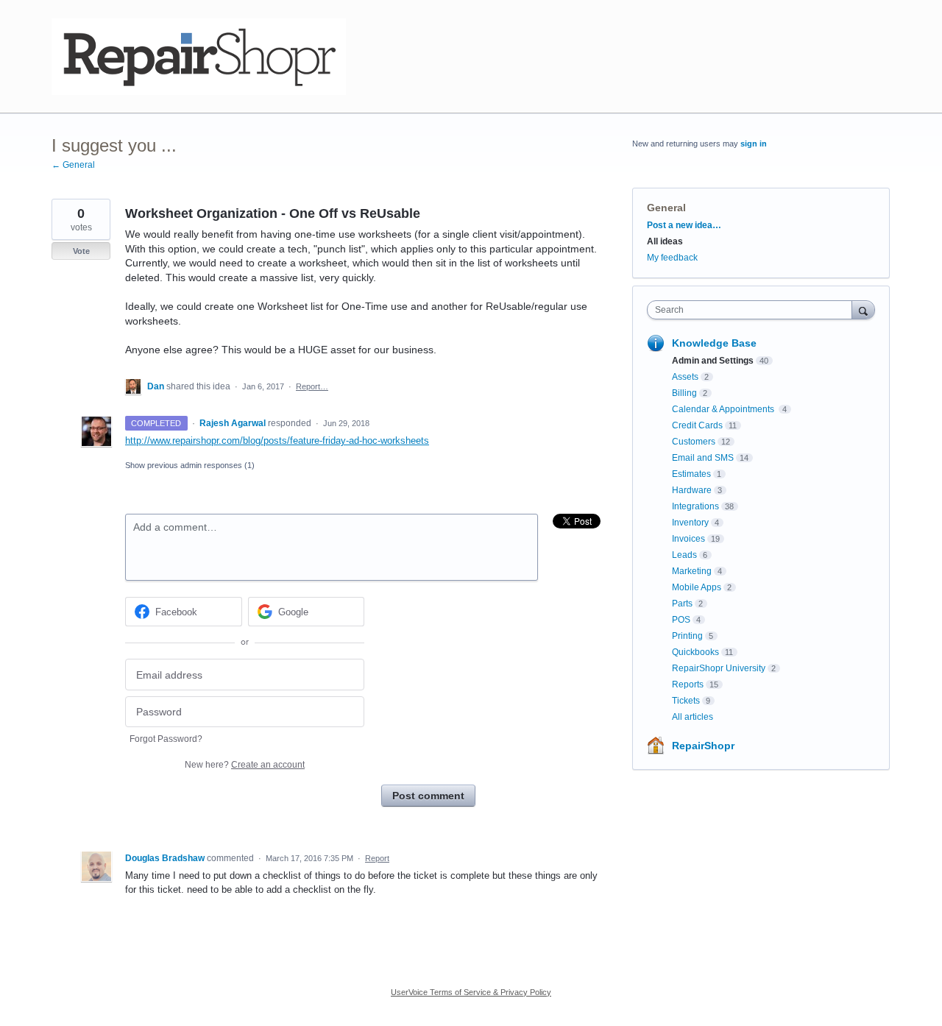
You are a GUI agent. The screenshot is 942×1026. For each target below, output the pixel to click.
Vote (81, 251)
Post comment (428, 796)
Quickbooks (695, 652)
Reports (688, 684)
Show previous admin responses (190, 465)
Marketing (692, 571)
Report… (312, 386)
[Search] (863, 309)
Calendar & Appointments (724, 409)
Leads (684, 555)
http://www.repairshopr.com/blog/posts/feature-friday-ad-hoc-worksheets (277, 440)
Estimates (691, 474)
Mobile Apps (696, 587)
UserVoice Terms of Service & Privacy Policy (471, 992)
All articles (692, 717)
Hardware (692, 490)
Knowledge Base (714, 343)
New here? (245, 765)
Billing (684, 393)
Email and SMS (703, 458)
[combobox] (753, 310)
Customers (693, 441)
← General (73, 165)
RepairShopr (703, 745)
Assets (685, 377)
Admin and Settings (713, 360)
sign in (753, 143)
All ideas (665, 241)
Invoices (688, 539)
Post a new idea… (684, 225)
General (666, 207)
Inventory (690, 522)
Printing (687, 636)
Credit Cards (697, 425)
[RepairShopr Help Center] (199, 56)
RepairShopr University (718, 668)
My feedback (672, 257)
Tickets (686, 701)
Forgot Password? (166, 739)
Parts (682, 603)
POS (681, 620)
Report (377, 858)
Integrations (695, 506)
